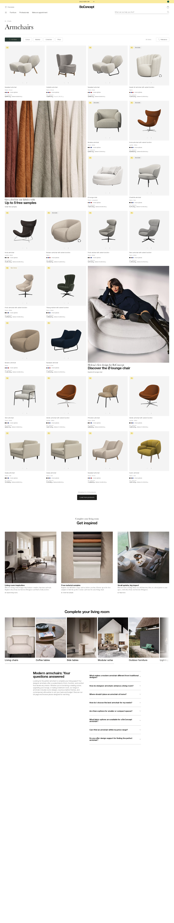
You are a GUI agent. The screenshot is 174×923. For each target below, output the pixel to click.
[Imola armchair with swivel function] (149, 121)
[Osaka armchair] (25, 451)
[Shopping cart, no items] (168, 7)
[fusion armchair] (149, 451)
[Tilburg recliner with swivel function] (66, 286)
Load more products (87, 497)
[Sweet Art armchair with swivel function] (149, 65)
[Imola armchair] (25, 231)
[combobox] (142, 12)
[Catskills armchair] (66, 65)
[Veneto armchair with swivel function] (66, 396)
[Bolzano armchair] (25, 341)
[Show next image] (27, 83)
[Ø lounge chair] (108, 176)
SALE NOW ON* (84, 1)
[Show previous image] (23, 83)
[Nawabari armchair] (25, 65)
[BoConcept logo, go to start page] (87, 7)
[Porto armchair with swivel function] (25, 286)
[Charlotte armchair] (149, 176)
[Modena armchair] (108, 121)
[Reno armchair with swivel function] (149, 231)
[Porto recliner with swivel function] (108, 231)
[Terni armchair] (25, 396)
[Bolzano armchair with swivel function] (66, 231)
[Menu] (6, 12)
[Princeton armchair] (108, 396)
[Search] (168, 12)
